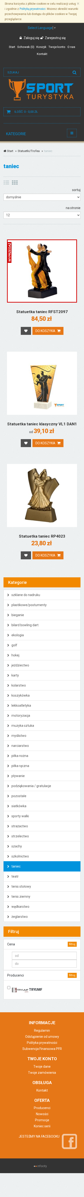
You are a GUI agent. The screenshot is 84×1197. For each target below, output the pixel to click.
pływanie (18, 776)
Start (9, 151)
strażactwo (19, 826)
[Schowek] (26, 331)
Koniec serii (42, 1126)
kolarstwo (18, 685)
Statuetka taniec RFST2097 (42, 311)
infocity (42, 1166)
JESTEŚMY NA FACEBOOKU (39, 1136)
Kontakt (42, 1090)
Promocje (42, 1120)
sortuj (76, 190)
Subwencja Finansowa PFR (42, 1049)
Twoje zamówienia (42, 1072)
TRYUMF (35, 989)
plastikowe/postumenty (29, 605)
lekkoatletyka (21, 705)
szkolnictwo (20, 856)
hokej (15, 655)
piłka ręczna (20, 766)
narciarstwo (20, 746)
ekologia (17, 635)
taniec (16, 866)
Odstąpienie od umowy (42, 1036)
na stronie (73, 208)
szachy (16, 846)
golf (14, 645)
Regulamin (42, 1030)
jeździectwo (20, 665)
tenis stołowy (21, 886)
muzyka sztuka (22, 725)
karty (15, 675)
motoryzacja (20, 715)
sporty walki (20, 816)
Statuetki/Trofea (29, 151)
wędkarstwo (20, 906)
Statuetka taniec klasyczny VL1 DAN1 (42, 424)
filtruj (72, 944)
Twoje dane (42, 1066)
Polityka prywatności (42, 1043)
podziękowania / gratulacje (31, 786)
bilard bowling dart (24, 625)
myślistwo (18, 736)
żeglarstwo (19, 917)
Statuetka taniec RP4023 (42, 536)
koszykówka (20, 695)
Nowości (42, 1114)
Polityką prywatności (33, 9)
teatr (15, 876)
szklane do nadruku (25, 595)
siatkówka (18, 806)
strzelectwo (20, 836)
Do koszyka (45, 331)
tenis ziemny (20, 896)
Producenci (42, 1108)
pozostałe (18, 796)
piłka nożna (19, 756)
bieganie (17, 615)
